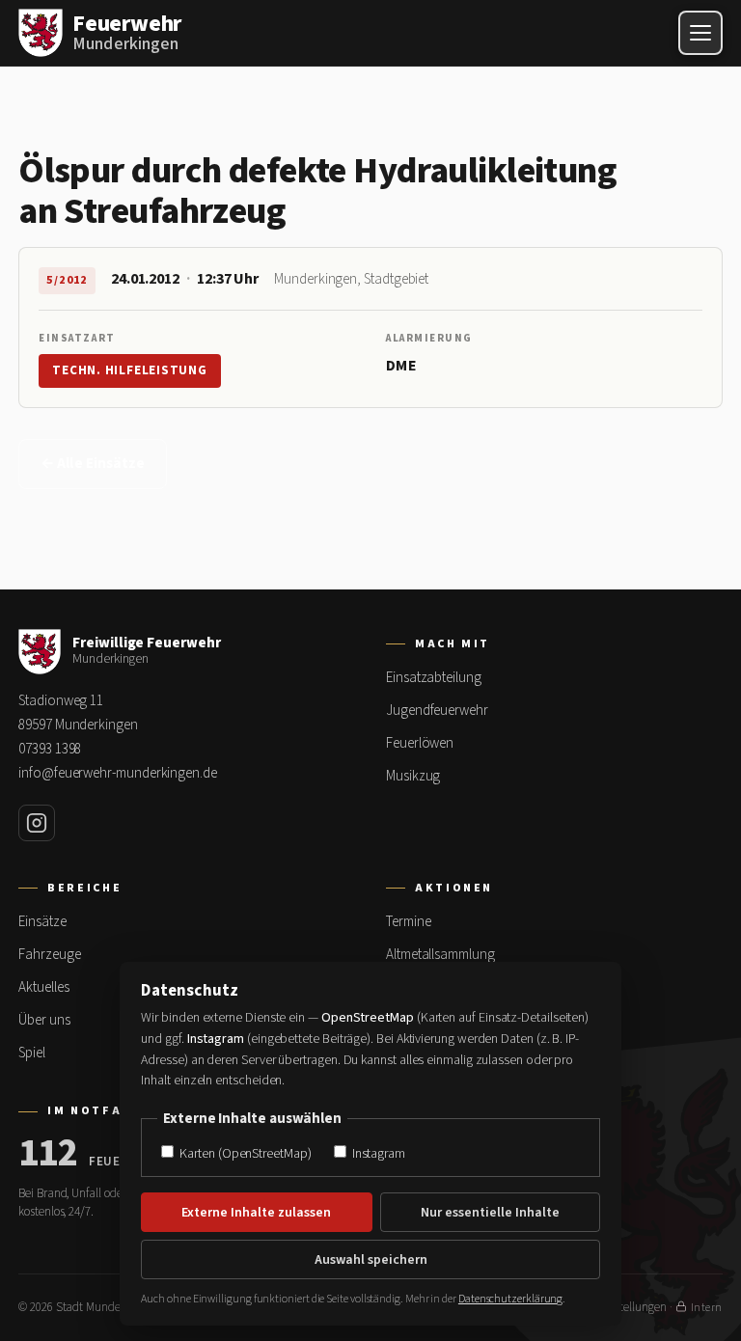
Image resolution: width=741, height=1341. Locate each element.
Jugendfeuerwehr (437, 710)
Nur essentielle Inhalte (490, 1212)
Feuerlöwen (419, 743)
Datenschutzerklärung (510, 1299)
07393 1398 (49, 749)
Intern (707, 1308)
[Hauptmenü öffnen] (700, 33)
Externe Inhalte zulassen (256, 1212)
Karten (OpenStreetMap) (244, 1153)
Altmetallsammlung (440, 954)
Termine (408, 922)
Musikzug (413, 776)
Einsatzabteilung (433, 678)
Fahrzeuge (49, 954)
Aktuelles (43, 987)
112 (47, 1154)
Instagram (377, 1153)
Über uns (43, 1020)
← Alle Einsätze (93, 463)
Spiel (31, 1053)
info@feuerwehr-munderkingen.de (117, 773)
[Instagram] (36, 823)
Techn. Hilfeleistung (129, 370)
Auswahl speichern (371, 1260)
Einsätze (42, 922)
